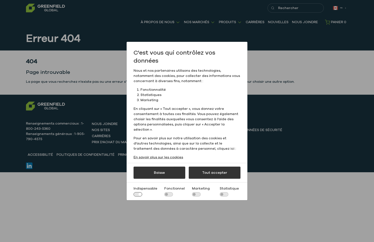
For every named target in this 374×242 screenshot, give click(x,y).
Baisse (159, 172)
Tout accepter (214, 172)
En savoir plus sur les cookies (158, 157)
